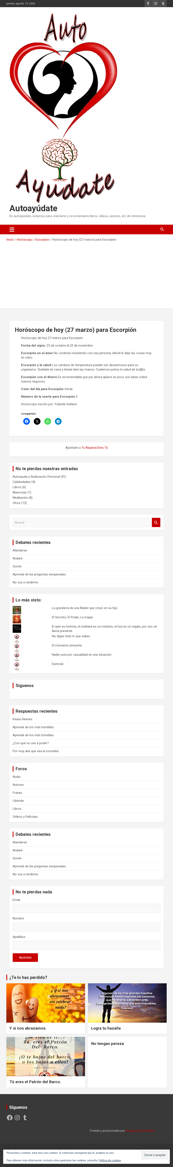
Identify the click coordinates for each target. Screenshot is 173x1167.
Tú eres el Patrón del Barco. (35, 1081)
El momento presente (67, 645)
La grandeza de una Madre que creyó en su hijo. (85, 608)
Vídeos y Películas (25, 817)
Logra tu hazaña (106, 1028)
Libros (17, 487)
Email (16, 900)
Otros (16, 503)
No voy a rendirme (25, 582)
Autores (18, 785)
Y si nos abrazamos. (27, 1028)
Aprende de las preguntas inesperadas (39, 574)
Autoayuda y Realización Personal (36, 477)
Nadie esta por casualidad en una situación (81, 655)
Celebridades (22, 482)
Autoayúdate (33, 208)
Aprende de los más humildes (33, 727)
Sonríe (17, 566)
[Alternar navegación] (12, 229)
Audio (17, 777)
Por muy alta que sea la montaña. (36, 751)
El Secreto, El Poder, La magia (72, 617)
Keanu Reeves (22, 719)
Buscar (156, 522)
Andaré (18, 558)
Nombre (18, 918)
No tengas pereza (107, 1043)
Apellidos (19, 937)
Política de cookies (110, 1160)
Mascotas (20, 492)
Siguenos (25, 685)
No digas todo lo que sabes (71, 636)
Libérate (18, 801)
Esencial (57, 664)
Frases (17, 793)
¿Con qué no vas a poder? (31, 743)
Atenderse (20, 550)
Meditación (20, 498)
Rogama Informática (140, 1131)
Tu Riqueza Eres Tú (94, 448)
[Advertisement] (86, 273)
